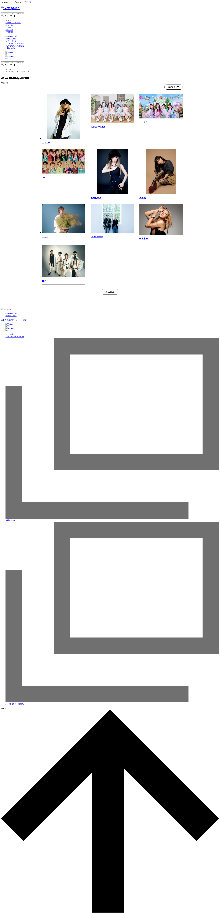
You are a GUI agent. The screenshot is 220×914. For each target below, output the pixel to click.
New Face (9, 30)
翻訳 (30, 2)
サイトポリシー (12, 41)
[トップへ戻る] (110, 912)
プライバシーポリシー (15, 43)
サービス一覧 (11, 39)
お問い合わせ (11, 48)
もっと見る (110, 292)
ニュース (9, 25)
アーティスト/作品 (13, 23)
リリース (9, 27)
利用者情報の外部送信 (15, 46)
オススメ (9, 20)
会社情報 (9, 32)
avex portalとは (11, 36)
